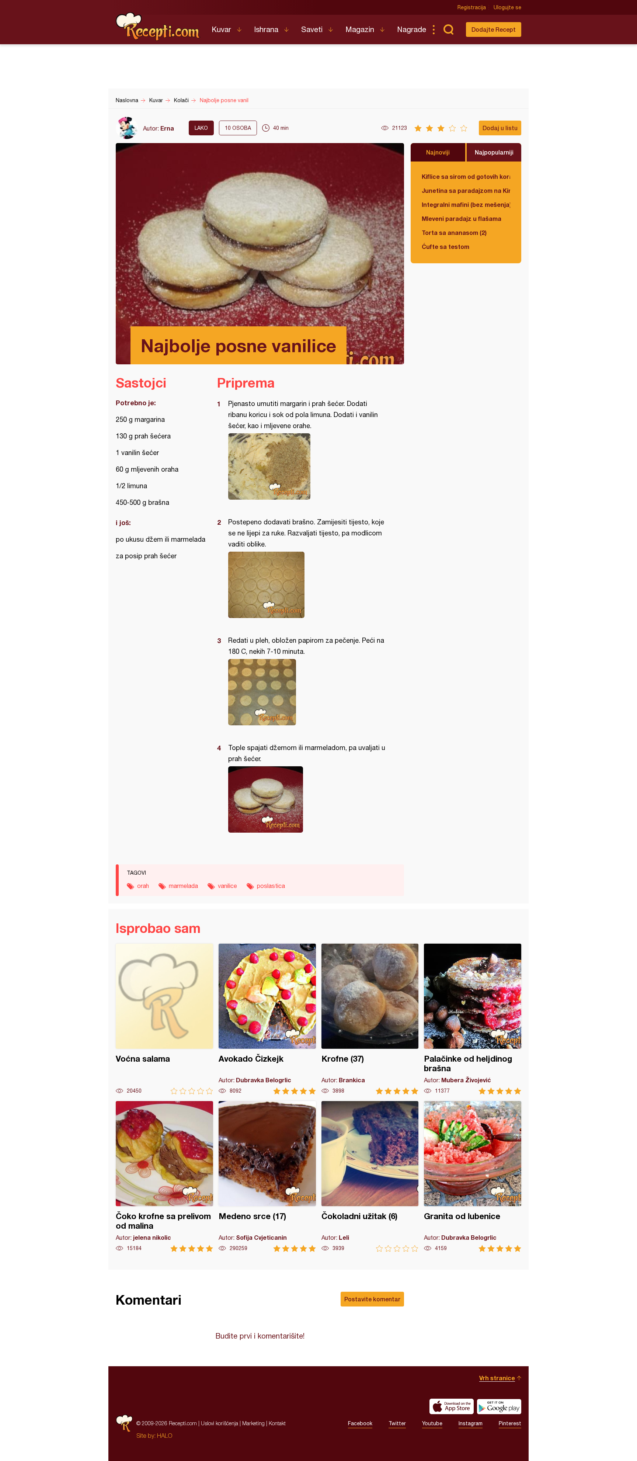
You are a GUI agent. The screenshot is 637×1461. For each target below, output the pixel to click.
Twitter (397, 1423)
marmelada (183, 885)
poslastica (271, 885)
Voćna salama (164, 1019)
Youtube (432, 1423)
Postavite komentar (372, 1298)
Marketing (253, 1423)
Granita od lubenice (472, 1176)
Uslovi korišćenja (219, 1423)
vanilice (227, 885)
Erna (167, 128)
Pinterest (510, 1423)
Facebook (360, 1423)
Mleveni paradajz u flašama (461, 218)
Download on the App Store (451, 1406)
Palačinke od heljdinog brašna (472, 1019)
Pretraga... (448, 29)
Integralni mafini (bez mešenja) (466, 204)
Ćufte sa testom (445, 246)
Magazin (359, 29)
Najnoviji (438, 152)
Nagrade (411, 29)
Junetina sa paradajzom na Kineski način (466, 190)
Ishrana (266, 29)
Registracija (471, 7)
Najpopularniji (494, 152)
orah (143, 885)
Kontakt (277, 1423)
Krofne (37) (370, 1019)
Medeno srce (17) (267, 1176)
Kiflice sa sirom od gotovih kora (466, 176)
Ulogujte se (507, 7)
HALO (164, 1435)
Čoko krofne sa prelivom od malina (164, 1176)
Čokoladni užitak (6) (370, 1176)
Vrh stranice (497, 1377)
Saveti (312, 29)
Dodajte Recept (493, 29)
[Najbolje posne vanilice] (307, 466)
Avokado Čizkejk (267, 1019)
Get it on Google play (499, 1406)
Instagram (471, 1423)
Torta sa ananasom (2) (454, 232)
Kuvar (221, 29)
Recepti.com (158, 26)
